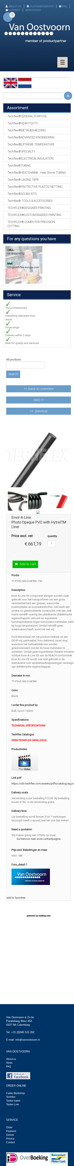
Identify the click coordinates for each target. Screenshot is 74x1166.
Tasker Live (12, 1104)
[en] (10, 83)
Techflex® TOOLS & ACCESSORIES (30, 200)
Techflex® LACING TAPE (23, 179)
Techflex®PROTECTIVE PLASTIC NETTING (34, 186)
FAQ (64, 6)
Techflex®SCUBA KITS (22, 193)
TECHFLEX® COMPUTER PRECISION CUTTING (31, 224)
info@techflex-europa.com (23, 267)
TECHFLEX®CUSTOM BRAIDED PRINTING (34, 215)
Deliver (10, 1134)
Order (9, 1127)
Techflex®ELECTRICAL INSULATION (30, 158)
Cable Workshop (15, 1093)
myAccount (33, 10)
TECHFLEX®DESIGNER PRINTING (29, 208)
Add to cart (28, 564)
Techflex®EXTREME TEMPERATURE (30, 144)
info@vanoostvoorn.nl (27, 1039)
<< (38, 389)
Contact (10, 1142)
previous (41, 411)
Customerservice (42, 6)
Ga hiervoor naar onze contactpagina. (39, 838)
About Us (15, 6)
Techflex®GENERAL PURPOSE (27, 116)
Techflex (10, 1097)
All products (13, 359)
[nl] (25, 83)
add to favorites (15, 897)
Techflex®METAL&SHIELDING (26, 130)
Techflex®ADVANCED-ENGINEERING (30, 137)
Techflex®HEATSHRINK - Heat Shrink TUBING (36, 172)
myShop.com (45, 915)
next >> (39, 400)
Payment (11, 1131)
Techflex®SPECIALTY (21, 151)
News (9, 1062)
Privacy (10, 1138)
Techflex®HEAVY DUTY (22, 123)
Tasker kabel (13, 1100)
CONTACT (14, 10)
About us (11, 1059)
